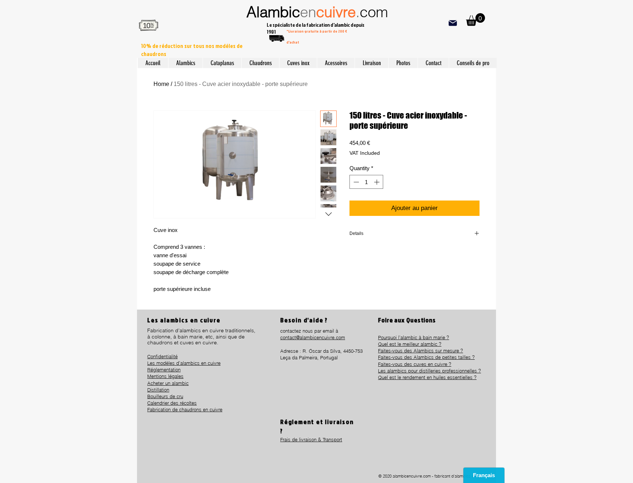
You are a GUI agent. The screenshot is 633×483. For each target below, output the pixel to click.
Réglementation (164, 369)
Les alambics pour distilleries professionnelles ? (429, 371)
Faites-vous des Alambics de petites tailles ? (426, 357)
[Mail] (452, 23)
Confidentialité (162, 356)
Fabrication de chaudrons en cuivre (184, 409)
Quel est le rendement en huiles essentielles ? (427, 377)
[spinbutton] (366, 182)
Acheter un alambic (168, 383)
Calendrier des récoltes (172, 403)
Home (161, 84)
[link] (475, 19)
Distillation (158, 390)
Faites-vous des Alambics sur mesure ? (420, 350)
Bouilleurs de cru (165, 396)
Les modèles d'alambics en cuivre (184, 363)
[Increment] (377, 182)
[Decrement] (355, 182)
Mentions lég (161, 376)
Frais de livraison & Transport (311, 439)
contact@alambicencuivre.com (312, 337)
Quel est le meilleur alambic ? (409, 344)
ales (179, 376)
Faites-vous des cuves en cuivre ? (414, 364)
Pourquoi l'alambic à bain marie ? (413, 337)
